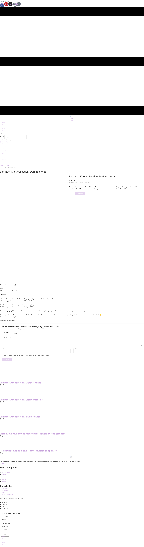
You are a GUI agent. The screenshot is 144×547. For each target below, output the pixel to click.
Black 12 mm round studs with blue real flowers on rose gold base (33, 433)
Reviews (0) (12, 285)
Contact (4, 150)
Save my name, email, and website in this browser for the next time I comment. (27, 355)
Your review (7, 337)
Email (75, 348)
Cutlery (4, 474)
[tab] (3, 285)
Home (3, 144)
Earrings (14, 167)
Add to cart (80, 193)
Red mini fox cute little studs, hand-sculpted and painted (28, 450)
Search (2, 137)
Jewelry (10, 167)
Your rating (6, 332)
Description (3, 285)
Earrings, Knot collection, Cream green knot (22, 399)
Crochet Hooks (6, 472)
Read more (3, 463)
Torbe (3, 470)
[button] (72, 134)
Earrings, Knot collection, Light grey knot (20, 382)
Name (4, 348)
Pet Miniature (6, 477)
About (3, 148)
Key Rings (5, 479)
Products (4, 146)
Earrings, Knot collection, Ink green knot (20, 416)
